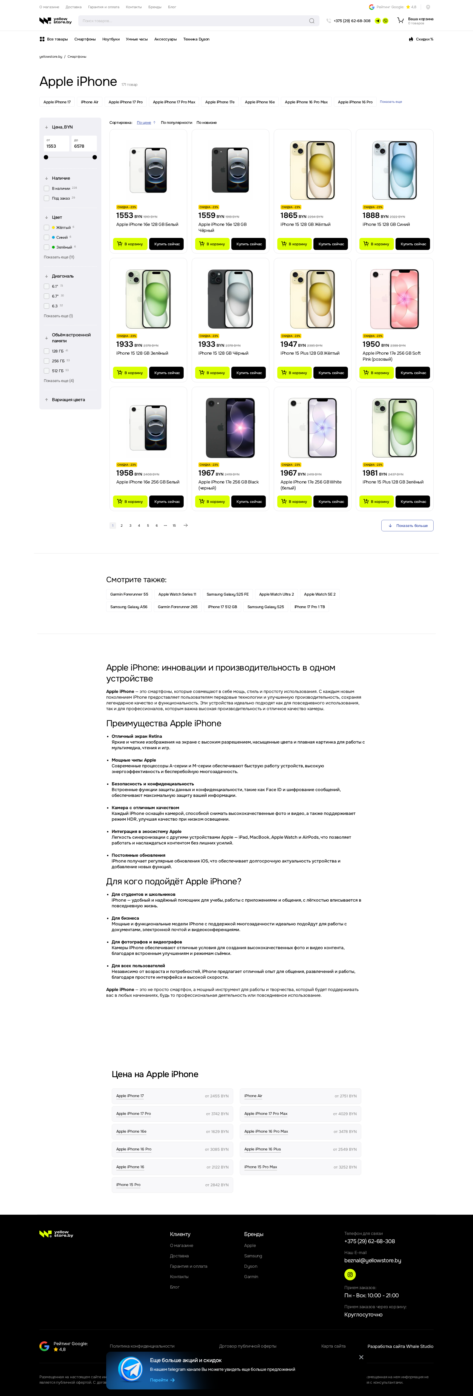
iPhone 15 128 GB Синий (386, 224)
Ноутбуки (111, 39)
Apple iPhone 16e (260, 102)
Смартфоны (85, 39)
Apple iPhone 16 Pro (355, 102)
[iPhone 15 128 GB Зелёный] (148, 299)
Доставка (74, 7)
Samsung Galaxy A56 (129, 606)
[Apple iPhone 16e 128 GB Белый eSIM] (148, 170)
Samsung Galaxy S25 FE (228, 594)
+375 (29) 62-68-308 (369, 1241)
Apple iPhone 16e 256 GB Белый (148, 482)
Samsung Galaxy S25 (265, 606)
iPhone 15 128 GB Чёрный (223, 353)
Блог (172, 7)
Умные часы (137, 39)
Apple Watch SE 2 (320, 594)
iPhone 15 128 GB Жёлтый (306, 224)
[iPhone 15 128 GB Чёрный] (230, 299)
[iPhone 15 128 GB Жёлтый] (312, 170)
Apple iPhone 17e (220, 102)
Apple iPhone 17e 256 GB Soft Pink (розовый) (392, 356)
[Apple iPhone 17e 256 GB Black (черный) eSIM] (230, 428)
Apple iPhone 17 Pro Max (174, 102)
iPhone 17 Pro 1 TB (310, 606)
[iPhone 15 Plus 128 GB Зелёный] (395, 428)
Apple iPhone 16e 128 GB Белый (147, 224)
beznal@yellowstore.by (372, 1260)
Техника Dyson (196, 39)
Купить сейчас (167, 244)
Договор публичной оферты (247, 1346)
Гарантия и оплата (103, 7)
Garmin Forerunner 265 (178, 606)
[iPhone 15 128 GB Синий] (395, 170)
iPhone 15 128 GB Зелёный (142, 353)
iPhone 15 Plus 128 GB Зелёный (393, 482)
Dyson (250, 1266)
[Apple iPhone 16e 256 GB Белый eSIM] (148, 428)
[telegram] (378, 21)
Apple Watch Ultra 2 (276, 594)
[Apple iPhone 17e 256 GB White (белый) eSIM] (312, 428)
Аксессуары (165, 39)
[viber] (385, 21)
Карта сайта (333, 1346)
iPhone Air (89, 102)
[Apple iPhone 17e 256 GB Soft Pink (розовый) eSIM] (395, 299)
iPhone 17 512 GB (222, 606)
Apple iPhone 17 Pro (126, 102)
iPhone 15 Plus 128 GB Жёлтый (310, 353)
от (48, 140)
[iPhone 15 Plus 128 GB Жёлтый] (312, 299)
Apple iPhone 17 (57, 102)
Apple (250, 1245)
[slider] (70, 157)
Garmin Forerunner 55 (129, 594)
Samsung (253, 1256)
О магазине (49, 7)
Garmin (251, 1277)
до (76, 140)
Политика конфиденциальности (142, 1346)
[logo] (55, 21)
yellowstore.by (50, 56)
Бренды (154, 7)
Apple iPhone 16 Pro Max (306, 102)
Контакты (134, 7)
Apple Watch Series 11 (177, 594)
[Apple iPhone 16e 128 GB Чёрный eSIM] (230, 170)
